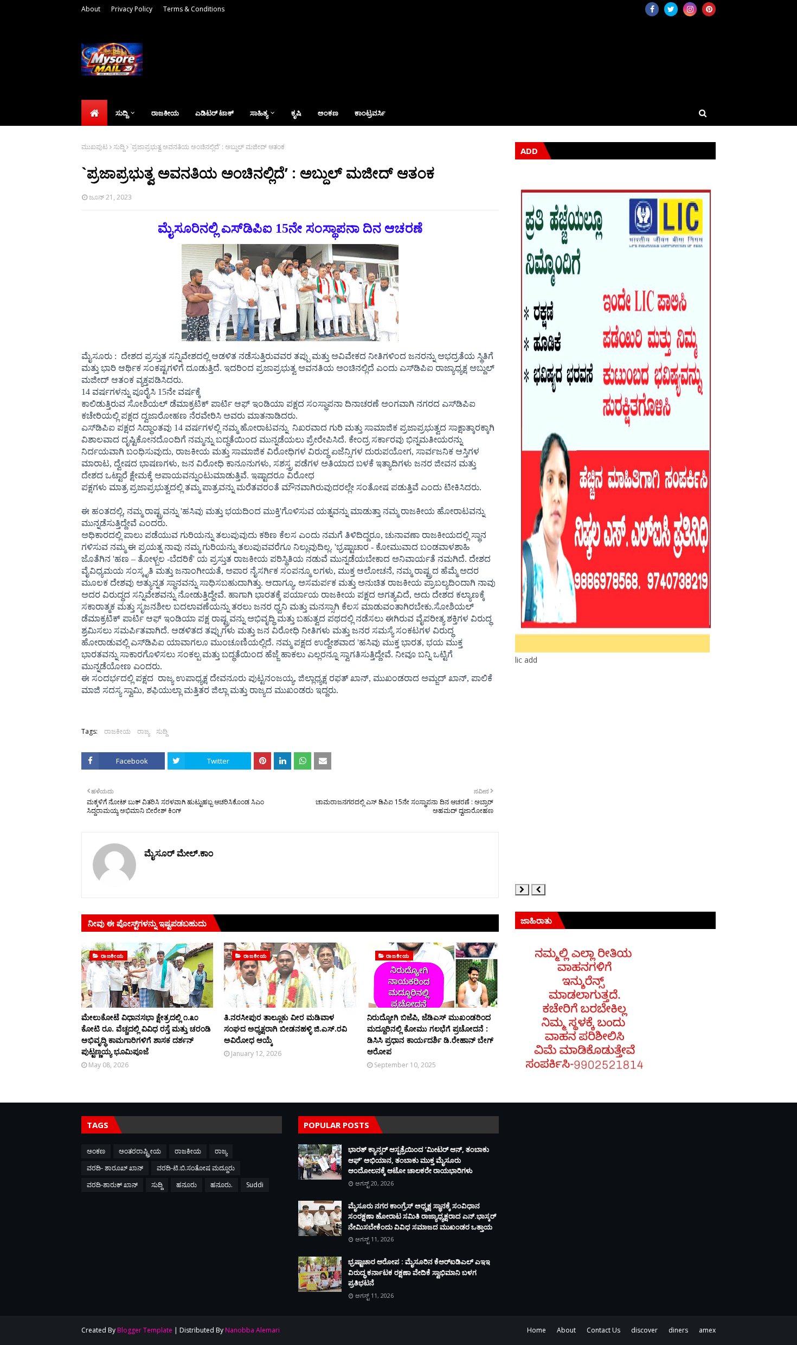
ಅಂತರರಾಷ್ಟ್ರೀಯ (140, 1151)
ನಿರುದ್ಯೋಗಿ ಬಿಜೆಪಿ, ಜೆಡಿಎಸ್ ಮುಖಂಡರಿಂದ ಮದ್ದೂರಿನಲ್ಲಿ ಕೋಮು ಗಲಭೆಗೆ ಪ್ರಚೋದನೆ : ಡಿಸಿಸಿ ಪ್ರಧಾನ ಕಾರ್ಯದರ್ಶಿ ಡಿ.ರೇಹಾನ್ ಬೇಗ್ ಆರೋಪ (430, 1034)
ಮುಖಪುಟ (94, 146)
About (90, 9)
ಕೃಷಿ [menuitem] (296, 113)
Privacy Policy (131, 9)
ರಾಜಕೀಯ (117, 731)
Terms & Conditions (193, 9)
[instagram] (690, 9)
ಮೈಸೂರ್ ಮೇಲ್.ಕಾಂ (179, 853)
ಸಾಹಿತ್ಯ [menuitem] (259, 113)
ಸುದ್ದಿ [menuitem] (121, 113)
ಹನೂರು (186, 1184)
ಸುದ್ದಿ (119, 146)
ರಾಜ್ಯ (143, 731)
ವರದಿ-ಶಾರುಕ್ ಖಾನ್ (112, 1184)
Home (536, 1330)
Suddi (254, 1184)
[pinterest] (709, 9)
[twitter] (671, 9)
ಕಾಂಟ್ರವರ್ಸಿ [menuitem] (370, 113)
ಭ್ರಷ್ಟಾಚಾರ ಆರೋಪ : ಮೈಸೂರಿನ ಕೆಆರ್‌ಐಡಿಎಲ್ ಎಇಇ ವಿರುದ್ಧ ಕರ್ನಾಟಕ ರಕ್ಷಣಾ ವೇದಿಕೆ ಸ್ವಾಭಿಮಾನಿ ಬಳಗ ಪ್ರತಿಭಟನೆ (419, 1272)
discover (644, 1330)
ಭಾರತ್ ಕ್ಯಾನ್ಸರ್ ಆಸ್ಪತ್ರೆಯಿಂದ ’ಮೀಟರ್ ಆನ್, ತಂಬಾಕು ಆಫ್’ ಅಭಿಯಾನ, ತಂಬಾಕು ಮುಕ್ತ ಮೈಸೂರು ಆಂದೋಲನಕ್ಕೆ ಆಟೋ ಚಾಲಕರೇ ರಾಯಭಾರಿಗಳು (418, 1159)
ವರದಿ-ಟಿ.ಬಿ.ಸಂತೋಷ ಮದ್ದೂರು (196, 1168)
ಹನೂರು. (221, 1184)
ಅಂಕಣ (96, 1151)
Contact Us (603, 1330)
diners (678, 1330)
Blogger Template (144, 1330)
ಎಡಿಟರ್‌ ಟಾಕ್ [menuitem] (214, 113)
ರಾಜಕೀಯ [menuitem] (165, 113)
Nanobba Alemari (252, 1330)
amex (707, 1330)
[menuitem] (94, 113)
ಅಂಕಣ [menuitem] (328, 113)
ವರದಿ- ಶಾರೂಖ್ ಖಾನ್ (115, 1168)
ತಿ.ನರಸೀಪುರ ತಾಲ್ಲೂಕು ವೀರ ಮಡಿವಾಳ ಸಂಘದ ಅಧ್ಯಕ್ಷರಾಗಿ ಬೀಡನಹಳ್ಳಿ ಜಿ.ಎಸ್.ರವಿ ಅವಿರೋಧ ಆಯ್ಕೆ (285, 1028)
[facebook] (652, 9)
